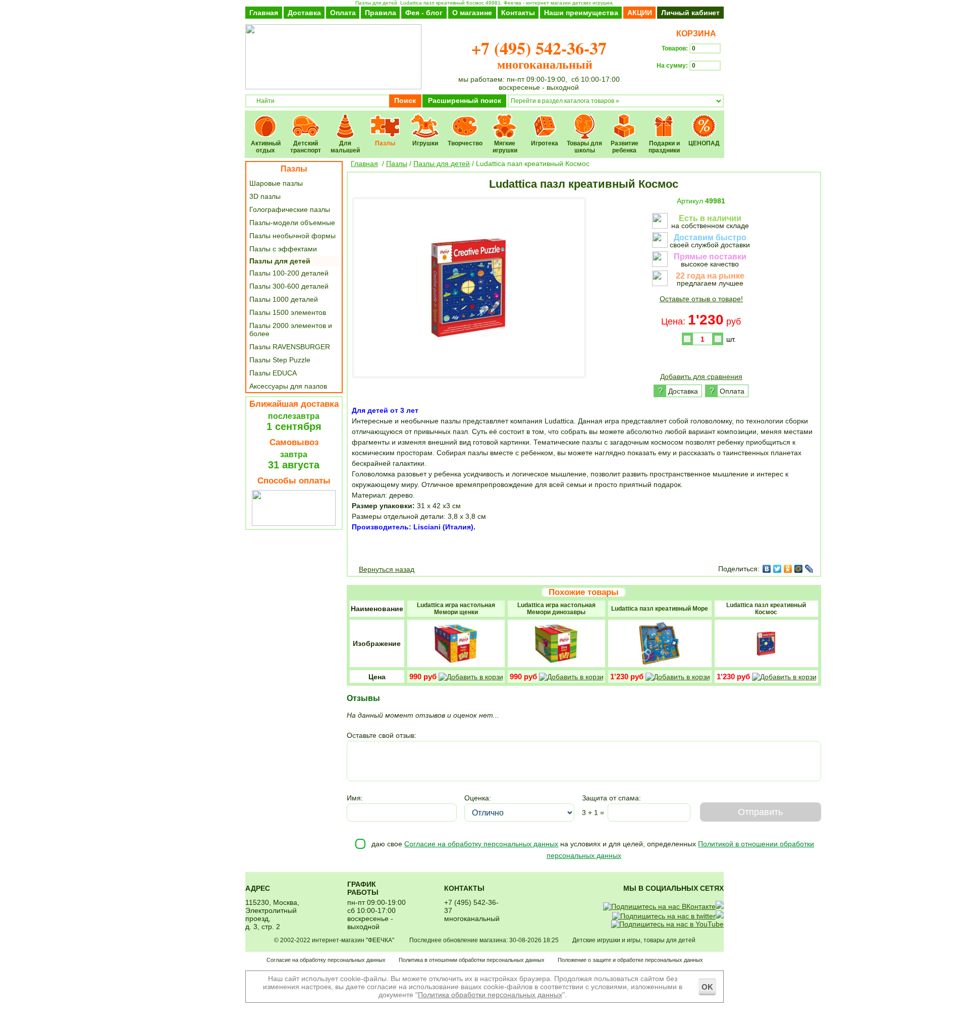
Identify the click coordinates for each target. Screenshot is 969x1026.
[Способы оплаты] (294, 523)
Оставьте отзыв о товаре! (701, 299)
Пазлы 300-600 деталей (289, 286)
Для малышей (345, 119)
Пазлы (385, 119)
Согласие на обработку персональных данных (481, 844)
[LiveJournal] (809, 568)
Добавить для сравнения (701, 376)
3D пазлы (265, 196)
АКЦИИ (639, 13)
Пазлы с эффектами (283, 249)
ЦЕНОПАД (704, 119)
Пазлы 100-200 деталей (289, 273)
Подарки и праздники (664, 119)
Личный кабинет (690, 13)
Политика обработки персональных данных (490, 995)
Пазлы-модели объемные (292, 223)
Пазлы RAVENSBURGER (289, 347)
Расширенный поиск (464, 100)
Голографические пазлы (289, 209)
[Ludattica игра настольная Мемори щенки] (455, 664)
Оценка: (477, 798)
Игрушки (425, 119)
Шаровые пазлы (276, 183)
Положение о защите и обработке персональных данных (630, 960)
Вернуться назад (386, 569)
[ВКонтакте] (767, 568)
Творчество (465, 119)
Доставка (304, 13)
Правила (380, 13)
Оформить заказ (690, 84)
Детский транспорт (305, 119)
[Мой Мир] (798, 568)
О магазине (472, 13)
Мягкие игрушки (505, 119)
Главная (263, 13)
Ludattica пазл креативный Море (659, 608)
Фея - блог (424, 13)
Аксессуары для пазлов (288, 386)
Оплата (343, 13)
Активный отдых (265, 119)
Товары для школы (584, 119)
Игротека (544, 119)
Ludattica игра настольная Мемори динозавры (556, 609)
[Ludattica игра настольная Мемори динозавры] (556, 664)
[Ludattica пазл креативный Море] (659, 664)
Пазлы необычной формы (292, 236)
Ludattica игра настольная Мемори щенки (456, 609)
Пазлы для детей (279, 261)
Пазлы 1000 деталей (283, 299)
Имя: (355, 798)
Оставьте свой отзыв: (381, 735)
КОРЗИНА (694, 33)
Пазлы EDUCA (273, 373)
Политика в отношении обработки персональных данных (472, 960)
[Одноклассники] (788, 568)
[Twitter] (777, 568)
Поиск (405, 100)
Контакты (518, 13)
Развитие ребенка (624, 119)
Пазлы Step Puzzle (279, 360)
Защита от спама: (611, 798)
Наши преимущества (581, 13)
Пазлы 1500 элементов (287, 312)
